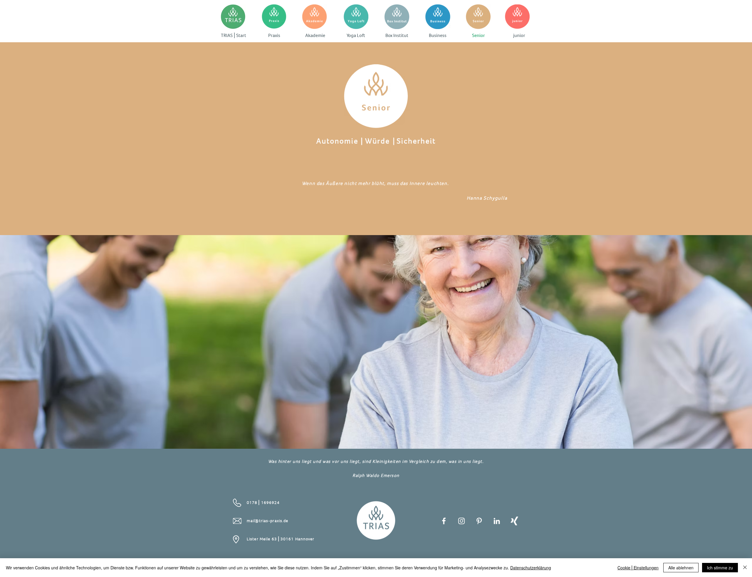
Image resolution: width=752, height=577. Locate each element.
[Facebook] (443, 521)
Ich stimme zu (720, 568)
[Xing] (514, 521)
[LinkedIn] (496, 521)
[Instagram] (461, 521)
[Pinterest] (479, 521)
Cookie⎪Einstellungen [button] (638, 568)
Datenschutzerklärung (530, 568)
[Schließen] (744, 567)
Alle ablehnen (681, 568)
